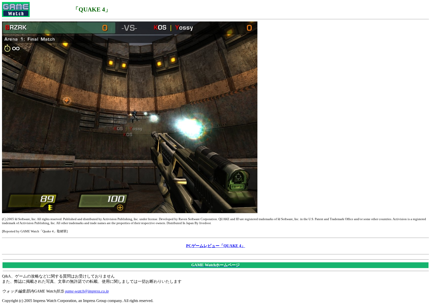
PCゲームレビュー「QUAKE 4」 (215, 246)
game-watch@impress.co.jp (87, 291)
